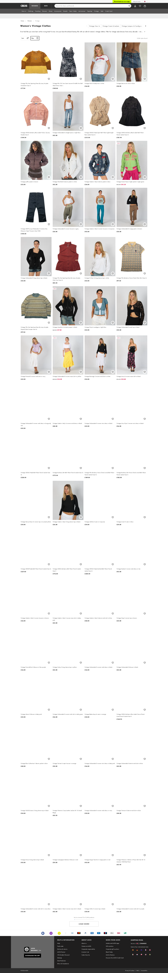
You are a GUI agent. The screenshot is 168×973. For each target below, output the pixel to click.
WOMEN (35, 6)
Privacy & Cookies (129, 970)
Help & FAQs (136, 1)
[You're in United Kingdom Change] (144, 1)
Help (58, 943)
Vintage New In (94, 26)
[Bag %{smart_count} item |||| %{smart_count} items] (144, 6)
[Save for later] (49, 79)
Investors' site (85, 952)
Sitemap (59, 958)
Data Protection (61, 961)
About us (84, 943)
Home (22, 21)
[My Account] (135, 6)
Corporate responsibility (88, 949)
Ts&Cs (137, 970)
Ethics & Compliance (63, 963)
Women (29, 21)
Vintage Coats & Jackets (111, 26)
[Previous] (86, 26)
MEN (46, 6)
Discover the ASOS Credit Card (115, 958)
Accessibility (144, 970)
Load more (84, 924)
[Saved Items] (140, 6)
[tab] (24, 11)
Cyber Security (86, 955)
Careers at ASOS (86, 946)
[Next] (145, 26)
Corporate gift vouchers (112, 949)
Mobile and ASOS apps (112, 943)
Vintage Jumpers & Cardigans (132, 26)
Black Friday (109, 952)
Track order (60, 946)
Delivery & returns (62, 949)
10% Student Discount (63, 955)
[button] (133, 950)
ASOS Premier (61, 952)
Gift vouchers (109, 946)
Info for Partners (110, 955)
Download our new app (122, 1)
